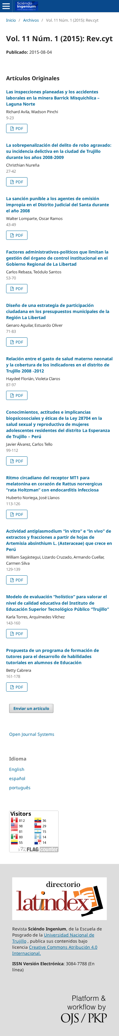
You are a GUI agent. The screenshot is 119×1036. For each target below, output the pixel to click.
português (20, 787)
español (17, 778)
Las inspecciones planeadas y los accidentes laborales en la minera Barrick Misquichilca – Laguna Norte (52, 98)
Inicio (11, 20)
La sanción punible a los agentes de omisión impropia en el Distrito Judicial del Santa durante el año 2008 (57, 205)
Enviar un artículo (31, 708)
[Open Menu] (6, 6)
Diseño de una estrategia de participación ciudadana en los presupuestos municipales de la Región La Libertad (57, 311)
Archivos (31, 20)
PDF (19, 128)
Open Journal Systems (31, 734)
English (16, 769)
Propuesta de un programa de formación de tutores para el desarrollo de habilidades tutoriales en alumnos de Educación (52, 656)
